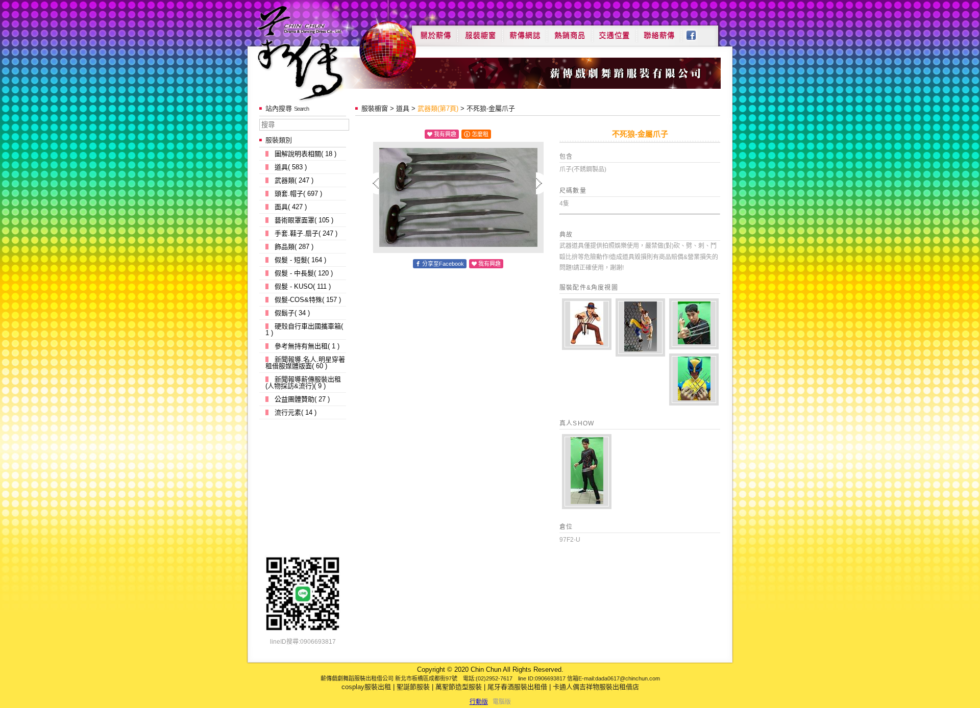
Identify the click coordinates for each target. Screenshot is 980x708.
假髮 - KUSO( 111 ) (303, 286)
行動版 (479, 701)
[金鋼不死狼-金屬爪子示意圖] (587, 472)
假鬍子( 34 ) (292, 313)
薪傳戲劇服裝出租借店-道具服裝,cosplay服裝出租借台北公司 (319, 53)
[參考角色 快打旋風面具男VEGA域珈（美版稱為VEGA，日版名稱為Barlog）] (640, 327)
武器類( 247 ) (294, 180)
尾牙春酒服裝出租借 (517, 687)
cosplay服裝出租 (366, 687)
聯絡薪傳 (659, 31)
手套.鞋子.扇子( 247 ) (306, 233)
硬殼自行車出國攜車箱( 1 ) (304, 329)
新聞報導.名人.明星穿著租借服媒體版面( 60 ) (305, 362)
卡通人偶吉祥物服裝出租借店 (596, 687)
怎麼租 (480, 134)
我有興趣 (445, 134)
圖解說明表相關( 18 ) (305, 153)
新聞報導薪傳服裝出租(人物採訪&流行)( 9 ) (303, 382)
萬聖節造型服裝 (458, 687)
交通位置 (614, 31)
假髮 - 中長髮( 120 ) (304, 273)
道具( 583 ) (291, 167)
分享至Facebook (443, 264)
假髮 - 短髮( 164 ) (300, 260)
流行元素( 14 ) (295, 412)
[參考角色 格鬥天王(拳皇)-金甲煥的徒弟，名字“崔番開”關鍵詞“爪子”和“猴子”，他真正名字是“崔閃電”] (587, 324)
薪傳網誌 (524, 31)
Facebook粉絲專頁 (696, 31)
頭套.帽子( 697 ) (298, 193)
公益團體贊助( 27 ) (302, 399)
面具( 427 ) (291, 207)
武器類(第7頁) (438, 108)
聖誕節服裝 (413, 687)
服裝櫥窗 (479, 31)
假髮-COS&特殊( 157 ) (308, 299)
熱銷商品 (569, 31)
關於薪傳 (434, 31)
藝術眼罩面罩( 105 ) (304, 220)
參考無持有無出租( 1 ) (307, 346)
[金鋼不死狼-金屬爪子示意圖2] (694, 324)
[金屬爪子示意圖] (694, 379)
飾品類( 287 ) (294, 246)
